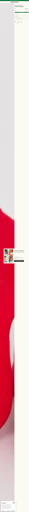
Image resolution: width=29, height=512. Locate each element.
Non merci (3, 510)
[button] (1, 2)
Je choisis (8, 510)
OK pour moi (13, 510)
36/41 (25, 8)
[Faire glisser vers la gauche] (1, 259)
